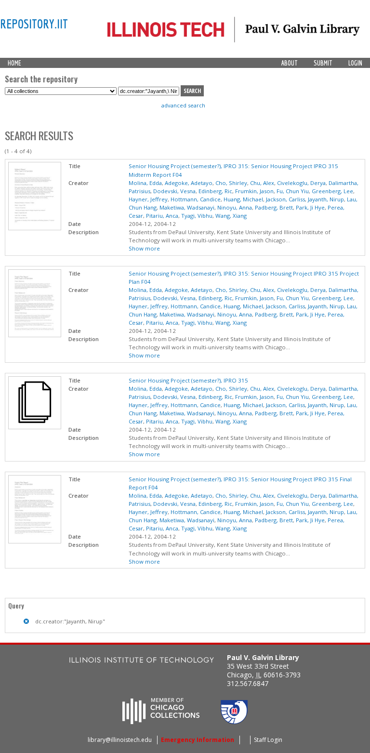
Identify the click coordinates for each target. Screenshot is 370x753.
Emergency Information (197, 740)
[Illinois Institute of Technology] (141, 661)
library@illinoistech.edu (120, 740)
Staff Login (268, 740)
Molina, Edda (145, 182)
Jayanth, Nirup (326, 199)
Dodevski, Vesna (174, 191)
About (289, 63)
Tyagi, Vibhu (196, 215)
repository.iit (34, 23)
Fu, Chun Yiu (293, 191)
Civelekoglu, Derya (301, 182)
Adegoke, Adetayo (188, 182)
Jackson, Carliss (285, 199)
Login (355, 63)
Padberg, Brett (274, 207)
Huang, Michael (243, 199)
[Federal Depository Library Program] (234, 721)
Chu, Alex (262, 182)
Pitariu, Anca (162, 215)
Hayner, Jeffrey (148, 199)
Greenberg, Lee (332, 191)
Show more (144, 248)
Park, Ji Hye (310, 207)
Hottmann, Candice (196, 199)
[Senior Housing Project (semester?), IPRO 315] (34, 427)
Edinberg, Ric (215, 191)
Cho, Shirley (231, 182)
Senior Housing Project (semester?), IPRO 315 (188, 380)
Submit (323, 63)
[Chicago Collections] (160, 721)
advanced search (183, 105)
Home (14, 63)
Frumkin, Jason (254, 191)
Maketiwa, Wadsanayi (186, 207)
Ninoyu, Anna (234, 207)
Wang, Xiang (231, 215)
